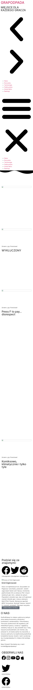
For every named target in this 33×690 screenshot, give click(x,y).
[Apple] (22, 658)
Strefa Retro (8, 89)
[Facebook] (4, 658)
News (6, 81)
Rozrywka (7, 83)
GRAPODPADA (12, 2)
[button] (16, 29)
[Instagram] (8, 658)
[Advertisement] (16, 373)
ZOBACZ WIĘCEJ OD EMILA (10, 607)
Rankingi (7, 91)
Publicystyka (8, 87)
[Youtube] (13, 658)
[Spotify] (18, 658)
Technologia (8, 85)
